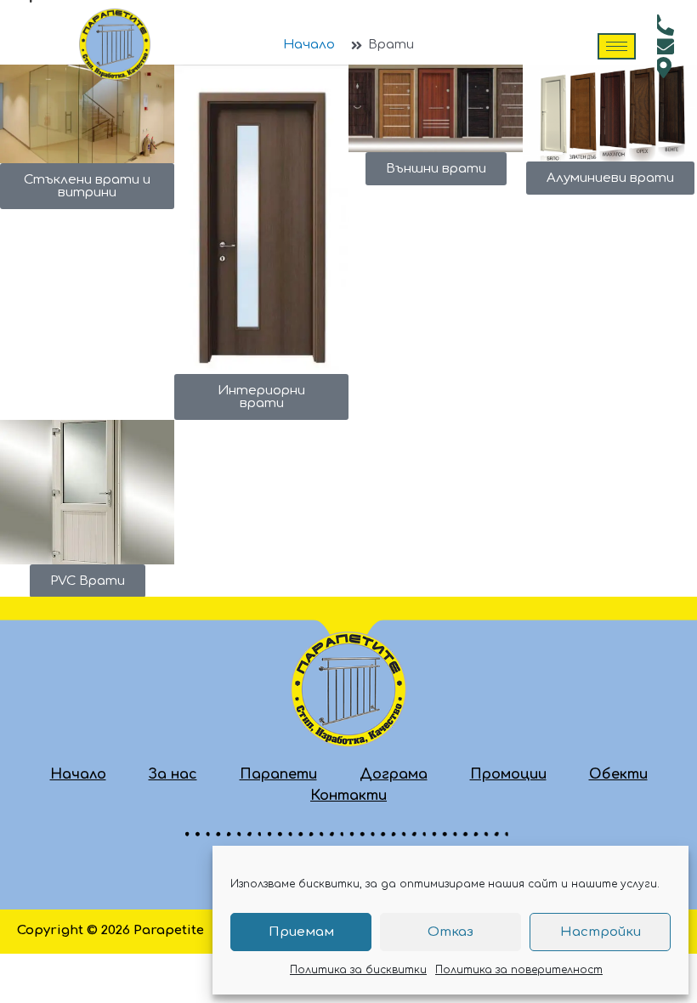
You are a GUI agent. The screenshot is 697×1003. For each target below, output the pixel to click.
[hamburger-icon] (617, 46)
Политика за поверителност (519, 970)
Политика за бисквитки (358, 970)
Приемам (301, 932)
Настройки (600, 932)
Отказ (450, 932)
